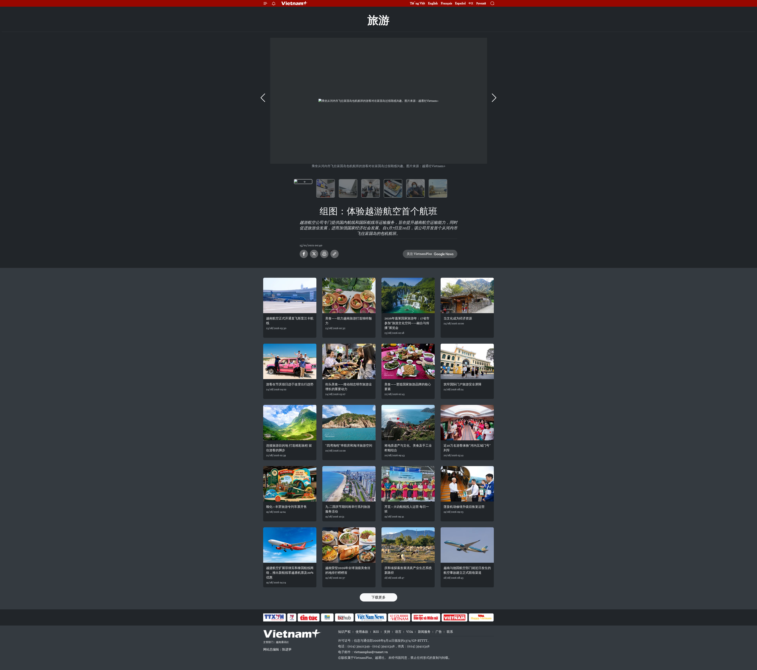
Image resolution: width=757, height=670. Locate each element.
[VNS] (371, 617)
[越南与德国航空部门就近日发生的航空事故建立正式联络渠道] (467, 545)
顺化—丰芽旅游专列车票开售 (286, 507)
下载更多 (378, 597)
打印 (324, 254)
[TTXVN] (274, 617)
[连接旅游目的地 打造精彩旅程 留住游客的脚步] (289, 422)
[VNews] (291, 617)
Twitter (314, 254)
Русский (481, 3)
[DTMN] (425, 617)
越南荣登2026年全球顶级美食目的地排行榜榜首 (347, 570)
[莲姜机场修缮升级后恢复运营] (467, 484)
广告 (438, 632)
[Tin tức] (309, 617)
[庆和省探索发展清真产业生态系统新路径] (408, 545)
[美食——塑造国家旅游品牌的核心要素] (408, 361)
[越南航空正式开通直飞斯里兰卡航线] (289, 295)
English (433, 3)
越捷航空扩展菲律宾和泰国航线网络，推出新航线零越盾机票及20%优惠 (289, 572)
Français (446, 3)
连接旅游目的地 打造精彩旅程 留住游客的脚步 (289, 448)
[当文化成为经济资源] (467, 295)
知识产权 (344, 632)
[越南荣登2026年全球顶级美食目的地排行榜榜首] (349, 545)
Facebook (304, 254)
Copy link (334, 254)
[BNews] (327, 617)
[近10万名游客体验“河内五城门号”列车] (467, 422)
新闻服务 (424, 632)
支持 (387, 632)
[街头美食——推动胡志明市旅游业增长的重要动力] (349, 361)
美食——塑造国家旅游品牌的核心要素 (407, 386)
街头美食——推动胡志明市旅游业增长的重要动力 (348, 386)
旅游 (378, 20)
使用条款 (362, 632)
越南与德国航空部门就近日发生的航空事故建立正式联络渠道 (467, 570)
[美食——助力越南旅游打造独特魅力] (349, 295)
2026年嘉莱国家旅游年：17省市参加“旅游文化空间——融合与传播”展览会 (406, 323)
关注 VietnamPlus (419, 254)
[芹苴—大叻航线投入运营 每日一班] (408, 484)
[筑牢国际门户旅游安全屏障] (467, 361)
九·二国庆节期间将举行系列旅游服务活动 (347, 509)
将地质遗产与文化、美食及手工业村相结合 (408, 448)
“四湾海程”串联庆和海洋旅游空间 (348, 445)
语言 (398, 632)
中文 (471, 3)
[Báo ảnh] (454, 617)
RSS (376, 632)
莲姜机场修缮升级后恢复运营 (464, 507)
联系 (450, 632)
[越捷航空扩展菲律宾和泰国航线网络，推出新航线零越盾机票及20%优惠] (289, 545)
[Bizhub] (344, 617)
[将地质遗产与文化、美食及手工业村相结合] (408, 422)
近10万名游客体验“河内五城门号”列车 (467, 448)
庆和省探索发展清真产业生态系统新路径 (408, 570)
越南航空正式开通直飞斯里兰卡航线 (289, 320)
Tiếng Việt (417, 3)
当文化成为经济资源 (458, 318)
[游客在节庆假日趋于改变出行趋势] (289, 361)
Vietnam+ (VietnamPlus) (294, 3)
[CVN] (399, 617)
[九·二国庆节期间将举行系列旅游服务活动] (349, 484)
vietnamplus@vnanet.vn (371, 652)
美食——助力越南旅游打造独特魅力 (348, 320)
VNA (409, 632)
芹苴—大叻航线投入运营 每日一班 (406, 509)
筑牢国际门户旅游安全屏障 (462, 384)
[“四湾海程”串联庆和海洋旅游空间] (349, 422)
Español (460, 3)
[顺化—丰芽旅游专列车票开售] (289, 484)
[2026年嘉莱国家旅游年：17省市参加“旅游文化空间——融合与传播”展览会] (408, 295)
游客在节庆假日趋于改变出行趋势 (289, 384)
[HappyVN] (481, 617)
